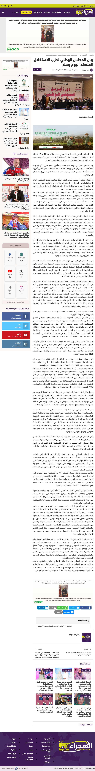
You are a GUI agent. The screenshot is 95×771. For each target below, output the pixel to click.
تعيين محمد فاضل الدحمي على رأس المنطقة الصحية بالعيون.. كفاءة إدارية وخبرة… (16, 143)
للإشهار (83, 5)
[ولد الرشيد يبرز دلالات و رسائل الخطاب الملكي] (15, 167)
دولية (31, 746)
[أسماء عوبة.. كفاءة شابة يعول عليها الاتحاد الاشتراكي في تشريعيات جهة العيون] (63, 673)
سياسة (47, 12)
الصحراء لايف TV (45, 751)
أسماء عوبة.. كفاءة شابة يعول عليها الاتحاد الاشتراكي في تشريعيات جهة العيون (15, 114)
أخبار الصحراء (56, 12)
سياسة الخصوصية (29, 758)
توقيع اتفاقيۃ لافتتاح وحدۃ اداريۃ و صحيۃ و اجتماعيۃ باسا (78, 653)
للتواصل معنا (90, 5)
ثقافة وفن (29, 742)
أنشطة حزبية (26, 12)
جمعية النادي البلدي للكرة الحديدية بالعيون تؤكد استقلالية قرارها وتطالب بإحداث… (17, 85)
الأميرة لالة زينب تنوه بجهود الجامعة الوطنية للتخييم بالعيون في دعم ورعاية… (15, 128)
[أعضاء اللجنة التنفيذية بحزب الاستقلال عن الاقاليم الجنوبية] (44, 699)
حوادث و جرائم (27, 753)
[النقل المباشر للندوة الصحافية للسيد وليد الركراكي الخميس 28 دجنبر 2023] (15, 193)
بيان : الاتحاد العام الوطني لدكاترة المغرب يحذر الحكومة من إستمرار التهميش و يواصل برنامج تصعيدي (47, 654)
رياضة (31, 749)
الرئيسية (67, 12)
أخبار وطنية (38, 12)
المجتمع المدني (47, 757)
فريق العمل (76, 5)
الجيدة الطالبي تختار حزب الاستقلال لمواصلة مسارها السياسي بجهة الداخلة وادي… (16, 99)
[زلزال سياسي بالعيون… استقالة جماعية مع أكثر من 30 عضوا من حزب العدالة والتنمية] (82, 699)
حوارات (13, 738)
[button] (86, 607)
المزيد (16, 12)
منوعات (47, 761)
